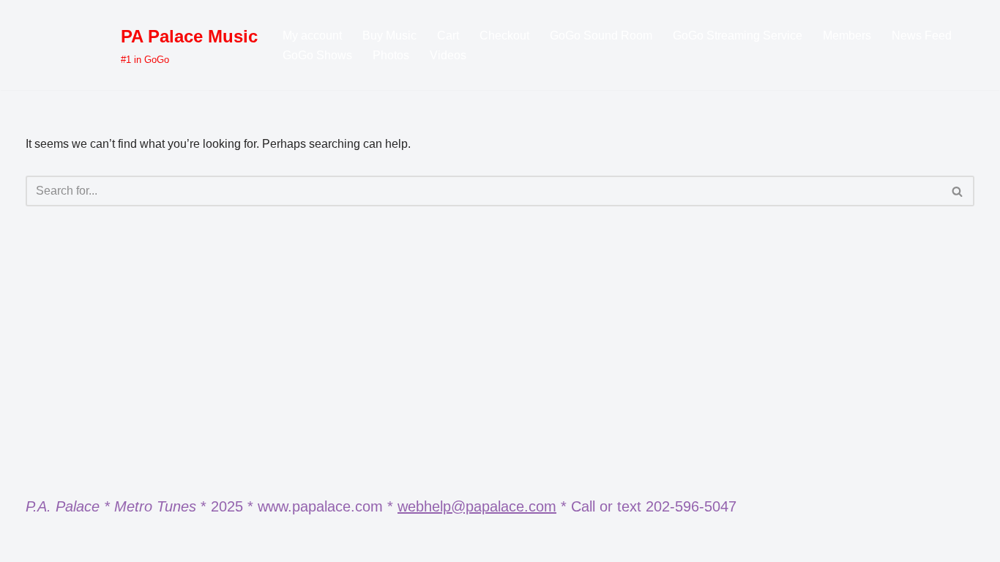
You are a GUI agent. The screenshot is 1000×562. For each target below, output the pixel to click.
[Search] (957, 191)
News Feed (922, 35)
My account (312, 35)
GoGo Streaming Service (737, 35)
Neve (39, 543)
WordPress (156, 543)
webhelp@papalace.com (477, 506)
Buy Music (389, 35)
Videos (448, 55)
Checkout (504, 35)
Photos (391, 55)
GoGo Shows (317, 55)
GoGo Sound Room (601, 35)
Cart (448, 35)
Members (847, 35)
